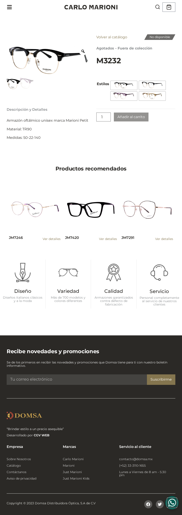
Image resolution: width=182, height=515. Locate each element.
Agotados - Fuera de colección (124, 48)
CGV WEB (41, 435)
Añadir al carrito (131, 117)
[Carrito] (168, 7)
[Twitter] (160, 504)
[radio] (124, 85)
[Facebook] (148, 504)
